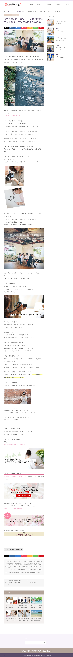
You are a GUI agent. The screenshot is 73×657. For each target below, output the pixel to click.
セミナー (10, 566)
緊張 (41, 570)
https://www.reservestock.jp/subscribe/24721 (15, 444)
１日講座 (38, 572)
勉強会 (23, 569)
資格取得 (49, 4)
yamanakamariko (13, 561)
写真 (21, 569)
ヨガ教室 (23, 567)
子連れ (37, 569)
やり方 (22, 563)
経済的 (38, 570)
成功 (14, 570)
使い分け (15, 569)
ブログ (11, 567)
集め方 (29, 572)
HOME (31, 4)
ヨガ (20, 567)
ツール (13, 566)
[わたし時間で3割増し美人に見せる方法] (13, 5)
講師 (10, 572)
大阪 (35, 569)
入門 (19, 569)
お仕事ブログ (58, 4)
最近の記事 (51, 16)
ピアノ (18, 566)
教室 (16, 570)
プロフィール (40, 4)
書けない (30, 570)
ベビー (14, 567)
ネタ (16, 566)
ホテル (17, 567)
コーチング (9, 564)
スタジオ (18, 564)
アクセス (27, 563)
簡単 (36, 570)
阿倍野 (18, 572)
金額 (16, 572)
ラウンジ (36, 567)
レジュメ (8, 569)
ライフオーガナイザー (29, 567)
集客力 (34, 572)
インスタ (31, 563)
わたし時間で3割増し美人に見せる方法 (36, 651)
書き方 (27, 570)
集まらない (22, 572)
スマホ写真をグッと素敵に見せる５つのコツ (15, 476)
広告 (12, 570)
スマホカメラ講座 (23, 564)
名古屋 (32, 569)
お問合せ (67, 4)
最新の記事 (19, 549)
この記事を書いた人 (10, 549)
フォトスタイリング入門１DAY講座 (13, 508)
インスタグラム (36, 563)
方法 (22, 570)
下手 (11, 569)
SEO (38, 561)
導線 (10, 570)
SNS (40, 561)
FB (35, 561)
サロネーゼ (13, 564)
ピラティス (22, 566)
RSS (5, 655)
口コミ (26, 569)
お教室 (10, 563)
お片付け (14, 563)
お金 (20, 563)
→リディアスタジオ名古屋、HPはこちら (14, 115)
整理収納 (19, 570)
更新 (25, 570)
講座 (12, 572)
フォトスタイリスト (29, 566)
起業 (14, 572)
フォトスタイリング (37, 566)
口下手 (29, 569)
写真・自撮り (15, 15)
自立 (6, 572)
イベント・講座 (8, 15)
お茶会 (17, 563)
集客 (32, 572)
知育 (34, 570)
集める (26, 572)
